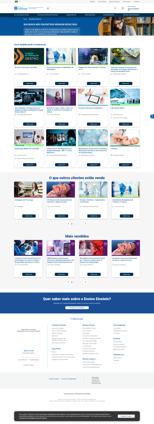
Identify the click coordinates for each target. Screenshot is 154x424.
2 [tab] (73, 223)
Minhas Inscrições (119, 349)
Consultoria (117, 328)
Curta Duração (87, 346)
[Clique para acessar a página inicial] (28, 10)
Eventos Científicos (89, 351)
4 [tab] (76, 223)
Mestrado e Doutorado (90, 343)
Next (85, 223)
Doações (92, 1)
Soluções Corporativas (120, 331)
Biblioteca (55, 336)
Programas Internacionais (60, 359)
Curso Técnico (87, 331)
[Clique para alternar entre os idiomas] (17, 1)
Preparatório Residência (90, 336)
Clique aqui (95, 377)
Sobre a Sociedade (58, 328)
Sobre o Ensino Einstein (59, 331)
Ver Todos (116, 333)
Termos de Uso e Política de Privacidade (77, 393)
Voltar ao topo (77, 319)
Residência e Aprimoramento (92, 338)
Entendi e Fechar (126, 416)
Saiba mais (29, 83)
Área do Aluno (102, 1)
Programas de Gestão (89, 348)
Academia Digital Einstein (90, 353)
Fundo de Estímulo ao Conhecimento (63, 357)
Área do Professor (114, 1)
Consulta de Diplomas (120, 347)
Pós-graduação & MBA (90, 341)
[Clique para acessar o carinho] (122, 8)
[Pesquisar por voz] (48, 8)
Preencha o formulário (77, 308)
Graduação (86, 333)
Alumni (54, 352)
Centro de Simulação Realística (92, 364)
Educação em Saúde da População (62, 354)
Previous (68, 223)
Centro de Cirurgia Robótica (91, 367)
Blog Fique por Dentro (58, 343)
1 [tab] (71, 223)
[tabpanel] (28, 200)
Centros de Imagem (89, 362)
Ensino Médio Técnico (89, 328)
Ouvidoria (136, 1)
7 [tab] (81, 223)
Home (25, 19)
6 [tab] (79, 223)
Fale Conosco (127, 1)
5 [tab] (78, 223)
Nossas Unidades (57, 333)
